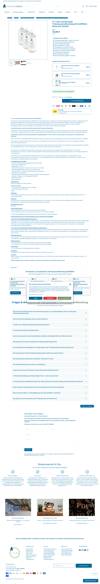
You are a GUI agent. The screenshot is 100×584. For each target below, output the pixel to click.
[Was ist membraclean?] (18, 507)
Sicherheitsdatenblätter (49, 553)
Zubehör (67, 12)
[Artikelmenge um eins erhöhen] (59, 100)
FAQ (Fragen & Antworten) (50, 549)
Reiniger (60, 12)
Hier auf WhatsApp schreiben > (13, 570)
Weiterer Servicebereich (49, 555)
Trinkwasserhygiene (18, 12)
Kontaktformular (47, 557)
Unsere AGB (29, 553)
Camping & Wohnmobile (67, 550)
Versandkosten (69, 97)
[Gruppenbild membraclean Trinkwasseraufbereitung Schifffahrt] (29, 63)
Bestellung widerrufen (90, 580)
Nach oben (13, 267)
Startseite (7, 12)
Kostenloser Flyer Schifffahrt (68, 82)
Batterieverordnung (30, 556)
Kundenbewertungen (49, 559)
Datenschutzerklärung (31, 555)
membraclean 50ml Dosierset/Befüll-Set (70, 66)
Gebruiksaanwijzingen (49, 552)
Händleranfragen (30, 559)
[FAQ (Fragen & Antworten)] (50, 507)
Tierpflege (42, 12)
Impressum (28, 557)
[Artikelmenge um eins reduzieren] (53, 100)
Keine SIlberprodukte (66, 553)
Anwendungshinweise (49, 550)
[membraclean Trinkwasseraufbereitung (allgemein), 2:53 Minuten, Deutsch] (23, 63)
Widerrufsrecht (29, 552)
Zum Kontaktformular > (11, 566)
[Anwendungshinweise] (82, 507)
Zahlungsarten (29, 550)
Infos (75, 12)
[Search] (58, 6)
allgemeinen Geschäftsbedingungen (63, 454)
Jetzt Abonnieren (83, 565)
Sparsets (51, 12)
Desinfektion (31, 12)
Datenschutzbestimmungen (31, 455)
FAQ (82, 12)
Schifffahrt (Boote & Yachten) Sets (27, 17)
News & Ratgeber (48, 556)
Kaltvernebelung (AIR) (66, 552)
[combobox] (42, 6)
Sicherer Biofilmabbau (66, 555)
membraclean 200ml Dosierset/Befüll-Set (70, 74)
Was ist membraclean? (66, 549)
